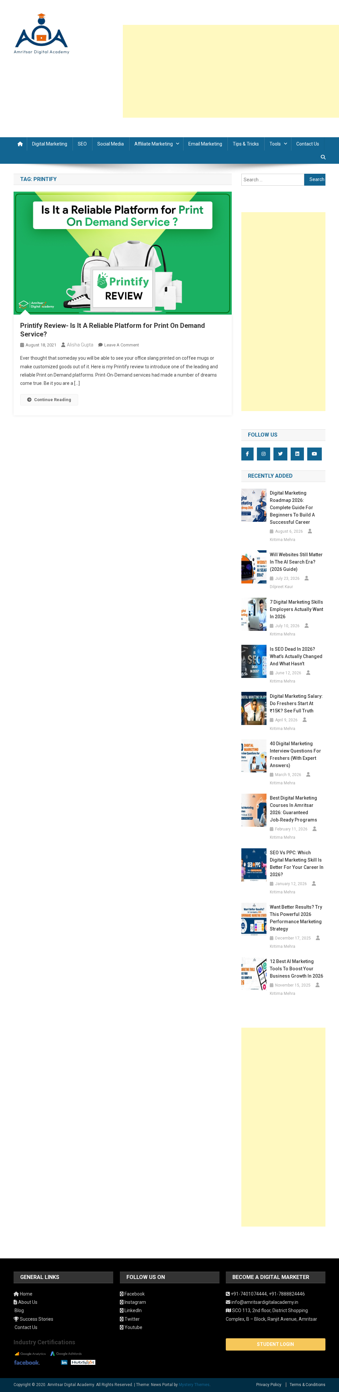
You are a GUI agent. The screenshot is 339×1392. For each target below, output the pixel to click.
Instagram (134, 1302)
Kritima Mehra (282, 539)
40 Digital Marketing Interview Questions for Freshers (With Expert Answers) (295, 754)
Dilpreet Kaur (281, 586)
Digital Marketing (49, 144)
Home (25, 1294)
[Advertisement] (231, 71)
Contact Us (307, 144)
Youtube (132, 1327)
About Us (27, 1302)
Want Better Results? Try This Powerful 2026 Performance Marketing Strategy (296, 918)
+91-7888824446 (287, 1294)
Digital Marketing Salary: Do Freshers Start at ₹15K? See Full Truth (296, 703)
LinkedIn (132, 1310)
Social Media (110, 144)
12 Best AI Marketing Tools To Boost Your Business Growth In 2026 (296, 969)
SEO (82, 144)
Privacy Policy (268, 1384)
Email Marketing (205, 144)
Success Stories (36, 1319)
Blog (19, 1310)
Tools (275, 144)
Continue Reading (52, 399)
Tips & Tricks (246, 144)
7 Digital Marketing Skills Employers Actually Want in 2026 (296, 609)
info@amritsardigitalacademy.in (264, 1302)
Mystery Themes (194, 1384)
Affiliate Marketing (153, 144)
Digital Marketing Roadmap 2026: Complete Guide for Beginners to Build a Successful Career (292, 507)
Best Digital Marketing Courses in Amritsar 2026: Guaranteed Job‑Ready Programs (293, 808)
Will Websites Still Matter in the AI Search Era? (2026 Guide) (296, 562)
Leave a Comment (121, 344)
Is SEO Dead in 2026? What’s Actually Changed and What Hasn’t (296, 656)
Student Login (275, 1344)
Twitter (131, 1319)
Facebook (134, 1294)
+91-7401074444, (249, 1294)
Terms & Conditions (307, 1384)
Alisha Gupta (80, 344)
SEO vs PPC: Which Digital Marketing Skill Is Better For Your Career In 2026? (296, 863)
